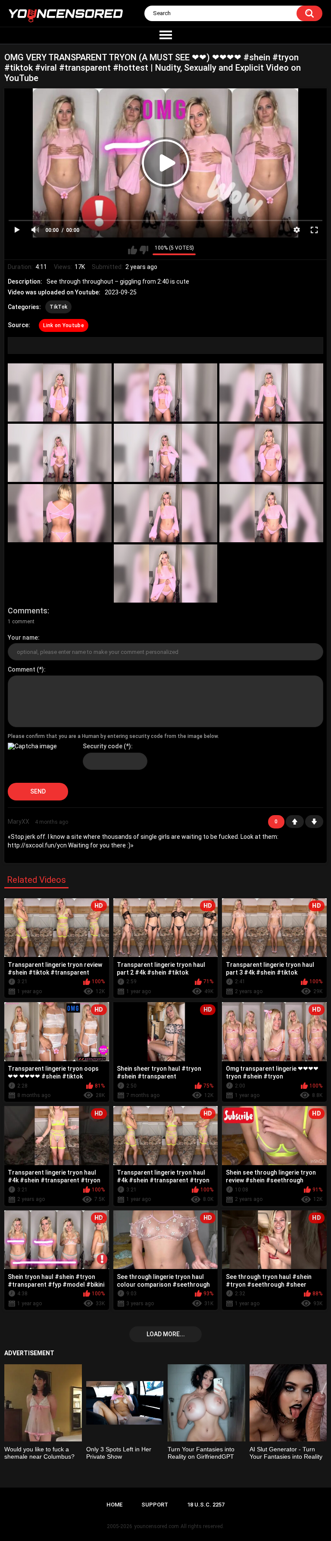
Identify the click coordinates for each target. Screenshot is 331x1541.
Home (114, 1504)
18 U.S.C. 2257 (206, 1504)
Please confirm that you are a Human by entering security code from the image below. (113, 736)
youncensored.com (156, 1526)
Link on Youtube (63, 325)
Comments (27, 610)
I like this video (132, 250)
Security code (102, 746)
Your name (23, 637)
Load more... (166, 1334)
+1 (295, 821)
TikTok (58, 307)
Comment (21, 669)
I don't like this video (143, 250)
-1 (314, 821)
